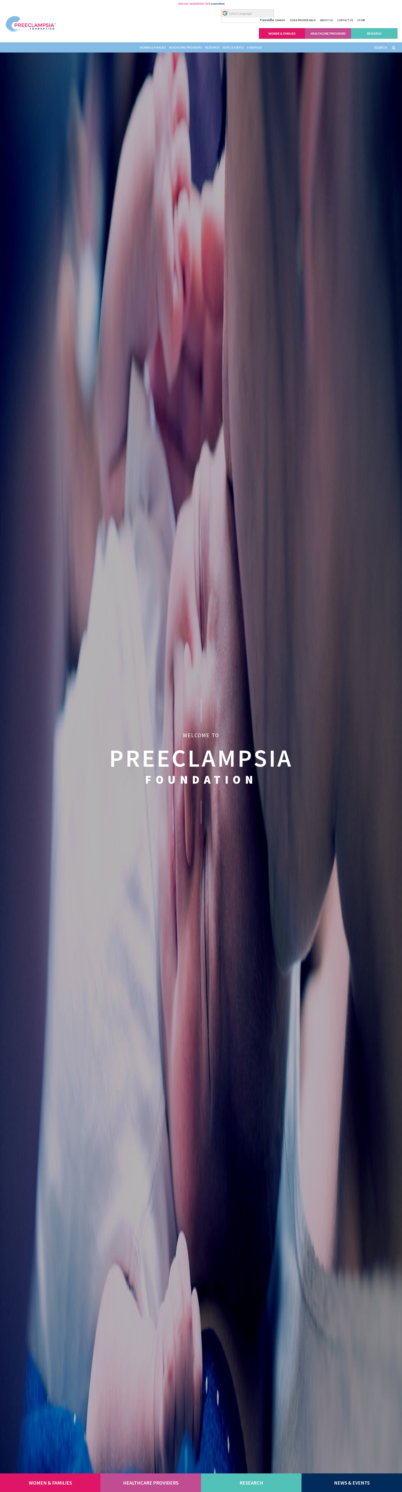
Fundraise (254, 47)
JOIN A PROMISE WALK (302, 20)
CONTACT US (345, 20)
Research (212, 47)
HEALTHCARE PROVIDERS (328, 33)
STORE (361, 20)
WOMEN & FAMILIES (282, 33)
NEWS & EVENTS (352, 1482)
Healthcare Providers (185, 47)
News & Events (233, 47)
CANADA (280, 20)
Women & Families (153, 47)
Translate (267, 20)
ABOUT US (326, 20)
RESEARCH (374, 33)
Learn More (218, 3)
